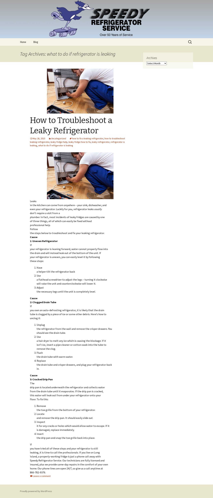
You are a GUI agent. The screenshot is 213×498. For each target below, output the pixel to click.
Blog (35, 42)
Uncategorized (58, 138)
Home (23, 42)
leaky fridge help (59, 141)
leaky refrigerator (100, 141)
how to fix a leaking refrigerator (87, 138)
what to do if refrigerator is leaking (55, 145)
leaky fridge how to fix (80, 141)
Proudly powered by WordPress (36, 491)
